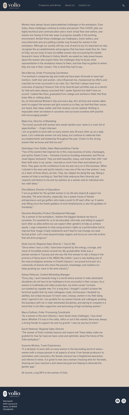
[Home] (11, 394)
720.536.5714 (8, 409)
